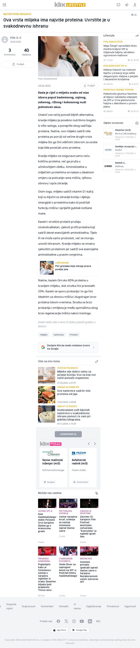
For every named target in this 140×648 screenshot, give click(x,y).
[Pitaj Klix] (118, 5)
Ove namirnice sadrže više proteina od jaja (73, 392)
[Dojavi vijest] (127, 5)
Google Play (81, 630)
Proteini (74, 334)
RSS (98, 621)
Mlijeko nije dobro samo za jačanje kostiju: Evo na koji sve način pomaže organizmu (76, 375)
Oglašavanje (93, 606)
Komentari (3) (68, 434)
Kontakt (63, 606)
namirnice (59, 334)
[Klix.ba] (70, 4)
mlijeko (43, 334)
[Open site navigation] (4, 5)
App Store (61, 630)
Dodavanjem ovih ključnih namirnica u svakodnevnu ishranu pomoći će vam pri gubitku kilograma (73, 415)
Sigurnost (130, 606)
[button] (89, 444)
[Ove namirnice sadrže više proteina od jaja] (46, 394)
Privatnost (113, 606)
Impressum (29, 606)
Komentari (47, 606)
